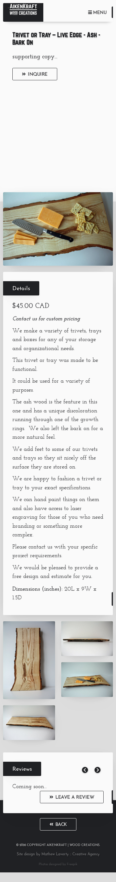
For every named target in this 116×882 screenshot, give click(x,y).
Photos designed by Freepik (58, 864)
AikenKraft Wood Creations (23, 12)
